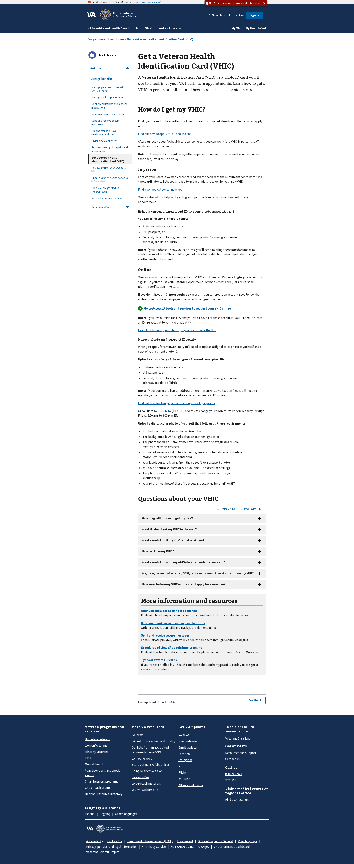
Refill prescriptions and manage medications (109, 105)
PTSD (88, 758)
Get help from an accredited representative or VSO (150, 749)
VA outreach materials (146, 783)
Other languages (126, 814)
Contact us (236, 15)
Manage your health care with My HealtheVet (108, 89)
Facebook (184, 754)
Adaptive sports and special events (103, 773)
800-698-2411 (233, 774)
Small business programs (101, 781)
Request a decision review (106, 198)
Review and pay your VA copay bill (108, 169)
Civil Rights (114, 841)
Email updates (188, 747)
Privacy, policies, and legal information (111, 847)
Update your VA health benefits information (109, 179)
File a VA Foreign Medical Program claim (105, 189)
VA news (183, 735)
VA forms (137, 735)
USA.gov (203, 847)
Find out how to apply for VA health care (164, 134)
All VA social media (190, 785)
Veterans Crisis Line (238, 738)
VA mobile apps (142, 759)
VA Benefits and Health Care (107, 28)
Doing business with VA (147, 771)
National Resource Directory (103, 794)
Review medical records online (108, 114)
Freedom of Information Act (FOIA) (150, 841)
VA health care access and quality (153, 741)
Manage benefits (101, 79)
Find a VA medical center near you (160, 189)
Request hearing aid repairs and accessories (109, 149)
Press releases (187, 741)
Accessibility (94, 841)
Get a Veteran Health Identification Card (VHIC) (107, 159)
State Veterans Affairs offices (150, 765)
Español (90, 814)
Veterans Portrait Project (102, 852)
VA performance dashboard (232, 847)
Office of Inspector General (215, 841)
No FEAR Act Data (182, 847)
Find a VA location (237, 800)
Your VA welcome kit (145, 790)
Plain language (247, 841)
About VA (142, 28)
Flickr (182, 773)
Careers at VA (140, 777)
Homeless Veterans (97, 739)
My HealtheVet (256, 28)
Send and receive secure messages (105, 122)
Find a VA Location (170, 28)
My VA (236, 28)
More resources (100, 206)
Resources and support (240, 753)
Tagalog (105, 814)
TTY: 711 (230, 780)
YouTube (184, 779)
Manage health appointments (108, 97)
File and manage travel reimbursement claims (104, 132)
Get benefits (98, 68)
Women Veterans (96, 745)
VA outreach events (97, 788)
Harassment (185, 841)
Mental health (94, 764)
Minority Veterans (96, 752)
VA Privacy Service (154, 847)
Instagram (185, 760)
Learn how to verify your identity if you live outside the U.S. (177, 330)
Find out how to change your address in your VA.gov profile (176, 403)
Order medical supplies (104, 141)
